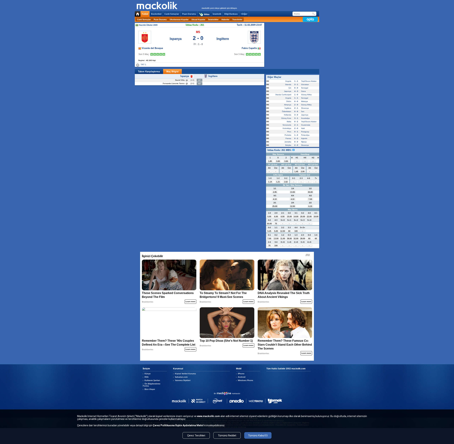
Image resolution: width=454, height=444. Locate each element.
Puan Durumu (189, 14)
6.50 (282, 216)
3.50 (286, 161)
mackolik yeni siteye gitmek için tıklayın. (219, 8)
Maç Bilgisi (172, 71)
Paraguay (305, 132)
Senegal (304, 88)
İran (302, 111)
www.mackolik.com (208, 416)
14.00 (296, 216)
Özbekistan (286, 111)
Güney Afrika (306, 95)
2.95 (275, 192)
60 (289, 231)
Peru (289, 132)
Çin (290, 88)
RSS (146, 377)
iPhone (241, 374)
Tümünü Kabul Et (258, 435)
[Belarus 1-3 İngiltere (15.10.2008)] (256, 54)
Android (241, 377)
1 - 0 (296, 95)
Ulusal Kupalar (198, 19)
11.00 (282, 238)
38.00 (289, 238)
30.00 (310, 192)
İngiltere (223, 39)
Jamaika (287, 142)
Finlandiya (305, 135)
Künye (148, 374)
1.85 (270, 161)
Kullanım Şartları (152, 380)
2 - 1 (296, 108)
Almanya (287, 105)
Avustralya (305, 118)
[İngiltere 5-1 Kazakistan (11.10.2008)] (253, 54)
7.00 (310, 199)
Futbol (145, 14)
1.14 (270, 182)
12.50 (292, 206)
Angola (288, 81)
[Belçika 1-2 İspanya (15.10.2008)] (160, 54)
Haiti (303, 128)
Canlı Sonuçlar (171, 14)
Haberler (225, 19)
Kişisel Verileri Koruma (185, 374)
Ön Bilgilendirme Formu (151, 385)
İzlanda (288, 84)
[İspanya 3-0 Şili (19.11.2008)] (163, 54)
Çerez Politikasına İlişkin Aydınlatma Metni (178, 425)
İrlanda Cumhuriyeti (283, 95)
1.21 (278, 182)
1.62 (286, 182)
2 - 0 (296, 105)
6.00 (276, 216)
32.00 (296, 238)
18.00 (316, 216)
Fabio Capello (250, 48)
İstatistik (217, 14)
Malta (289, 122)
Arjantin (304, 138)
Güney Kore (286, 118)
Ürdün (288, 101)
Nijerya (304, 142)
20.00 (302, 216)
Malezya (304, 101)
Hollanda (287, 115)
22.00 (309, 216)
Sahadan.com (181, 377)
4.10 (275, 199)
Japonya (287, 91)
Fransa (288, 138)
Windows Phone (245, 380)
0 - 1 (296, 132)
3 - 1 (296, 84)
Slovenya (305, 108)
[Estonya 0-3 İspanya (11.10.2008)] (157, 54)
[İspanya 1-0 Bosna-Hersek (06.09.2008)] (151, 54)
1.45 (296, 171)
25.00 (274, 206)
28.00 (302, 238)
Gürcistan (305, 84)
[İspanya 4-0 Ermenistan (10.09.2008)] (154, 54)
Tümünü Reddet (227, 435)
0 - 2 (296, 122)
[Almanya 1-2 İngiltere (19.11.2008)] (259, 54)
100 (296, 231)
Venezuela (287, 125)
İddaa (206, 14)
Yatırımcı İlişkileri (182, 380)
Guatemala (305, 125)
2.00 (302, 171)
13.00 (276, 238)
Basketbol (156, 14)
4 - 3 (296, 91)
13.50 (292, 192)
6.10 (310, 206)
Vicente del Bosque (152, 48)
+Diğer (244, 14)
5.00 (269, 216)
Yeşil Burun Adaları (309, 81)
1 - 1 (296, 81)
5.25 (269, 231)
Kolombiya (287, 128)
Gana (303, 91)
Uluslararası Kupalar (179, 19)
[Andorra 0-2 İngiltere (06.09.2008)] (247, 54)
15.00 (289, 216)
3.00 (278, 161)
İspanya (176, 39)
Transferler (237, 19)
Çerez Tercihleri (196, 435)
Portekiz (288, 135)
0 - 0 (296, 88)
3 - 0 (296, 115)
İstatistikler (213, 19)
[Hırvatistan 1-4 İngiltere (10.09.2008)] (250, 54)
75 (276, 224)
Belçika (288, 145)
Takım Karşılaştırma (149, 71)
